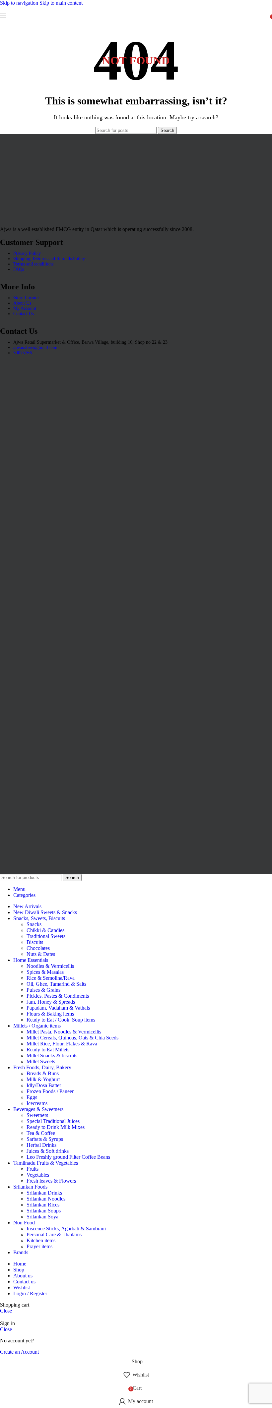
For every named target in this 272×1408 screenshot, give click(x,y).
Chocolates (38, 948)
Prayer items (39, 1246)
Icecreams (37, 1103)
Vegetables (38, 1175)
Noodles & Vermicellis (50, 966)
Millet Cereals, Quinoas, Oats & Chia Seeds (72, 1037)
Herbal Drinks (41, 1145)
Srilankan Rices (43, 1204)
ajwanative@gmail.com (35, 347)
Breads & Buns (43, 1073)
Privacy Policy (27, 253)
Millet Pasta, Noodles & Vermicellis (64, 1031)
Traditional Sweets (46, 936)
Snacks (34, 924)
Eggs (32, 1097)
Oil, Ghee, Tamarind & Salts (56, 984)
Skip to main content (61, 3)
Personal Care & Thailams (54, 1234)
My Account (24, 308)
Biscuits (35, 942)
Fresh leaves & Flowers (51, 1181)
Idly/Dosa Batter (44, 1085)
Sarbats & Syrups (45, 1139)
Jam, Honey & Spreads (51, 1002)
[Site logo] (135, 24)
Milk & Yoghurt (43, 1079)
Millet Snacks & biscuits (52, 1055)
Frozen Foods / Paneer (50, 1091)
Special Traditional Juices (53, 1121)
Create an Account (19, 1352)
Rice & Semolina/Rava (51, 978)
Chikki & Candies (45, 930)
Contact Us (23, 313)
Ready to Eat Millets (48, 1049)
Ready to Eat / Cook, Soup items (61, 1020)
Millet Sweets (41, 1061)
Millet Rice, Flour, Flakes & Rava (62, 1043)
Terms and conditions (33, 264)
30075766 (22, 352)
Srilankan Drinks (44, 1193)
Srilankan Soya (42, 1216)
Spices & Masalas (45, 972)
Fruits (32, 1169)
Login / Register (30, 1293)
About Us (22, 303)
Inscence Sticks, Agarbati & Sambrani (66, 1228)
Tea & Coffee (41, 1133)
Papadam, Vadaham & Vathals (58, 1008)
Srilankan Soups (44, 1210)
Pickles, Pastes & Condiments (58, 996)
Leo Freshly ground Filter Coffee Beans (68, 1157)
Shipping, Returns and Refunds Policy (49, 258)
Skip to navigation (19, 3)
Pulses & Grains (43, 990)
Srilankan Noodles (46, 1199)
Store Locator (26, 297)
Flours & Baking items (50, 1014)
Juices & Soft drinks (48, 1151)
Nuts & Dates (41, 954)
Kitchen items (41, 1240)
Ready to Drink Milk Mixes (56, 1127)
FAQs (18, 269)
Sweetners (37, 1115)
